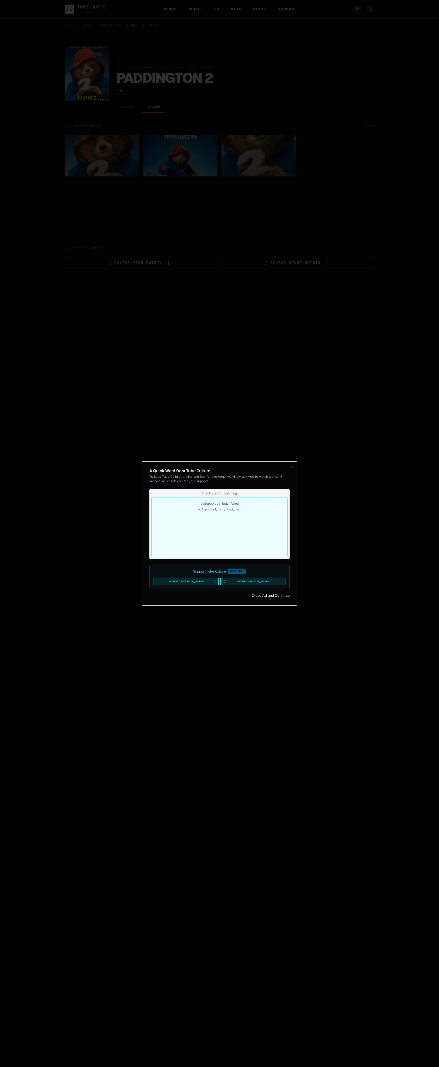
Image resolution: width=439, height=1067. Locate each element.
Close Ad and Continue (271, 595)
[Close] (291, 467)
